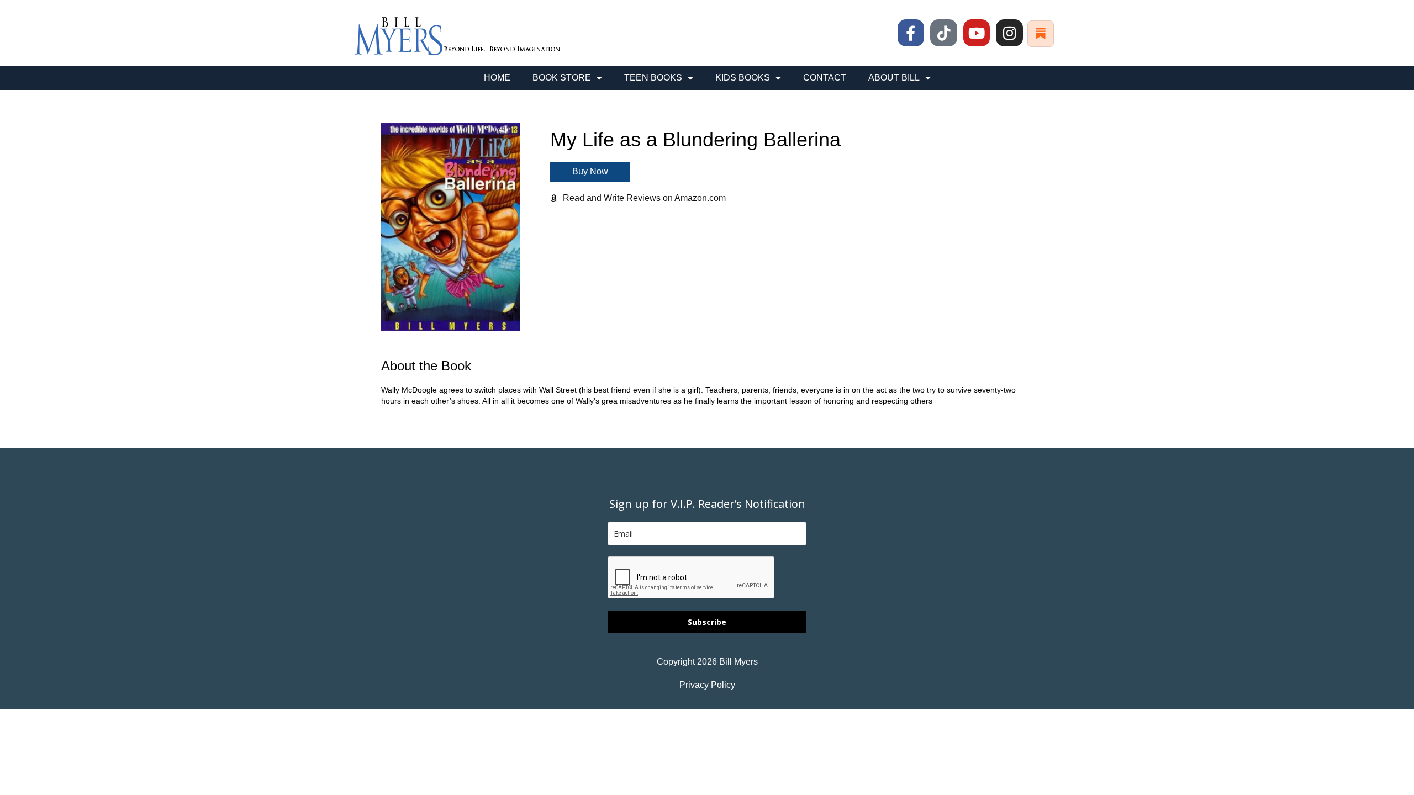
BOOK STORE (561, 77)
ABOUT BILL (894, 77)
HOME (497, 77)
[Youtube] (976, 32)
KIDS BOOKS (742, 77)
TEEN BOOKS (653, 77)
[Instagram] (1009, 32)
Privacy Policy (707, 685)
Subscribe (707, 622)
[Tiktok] (943, 32)
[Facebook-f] (911, 32)
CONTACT (824, 77)
